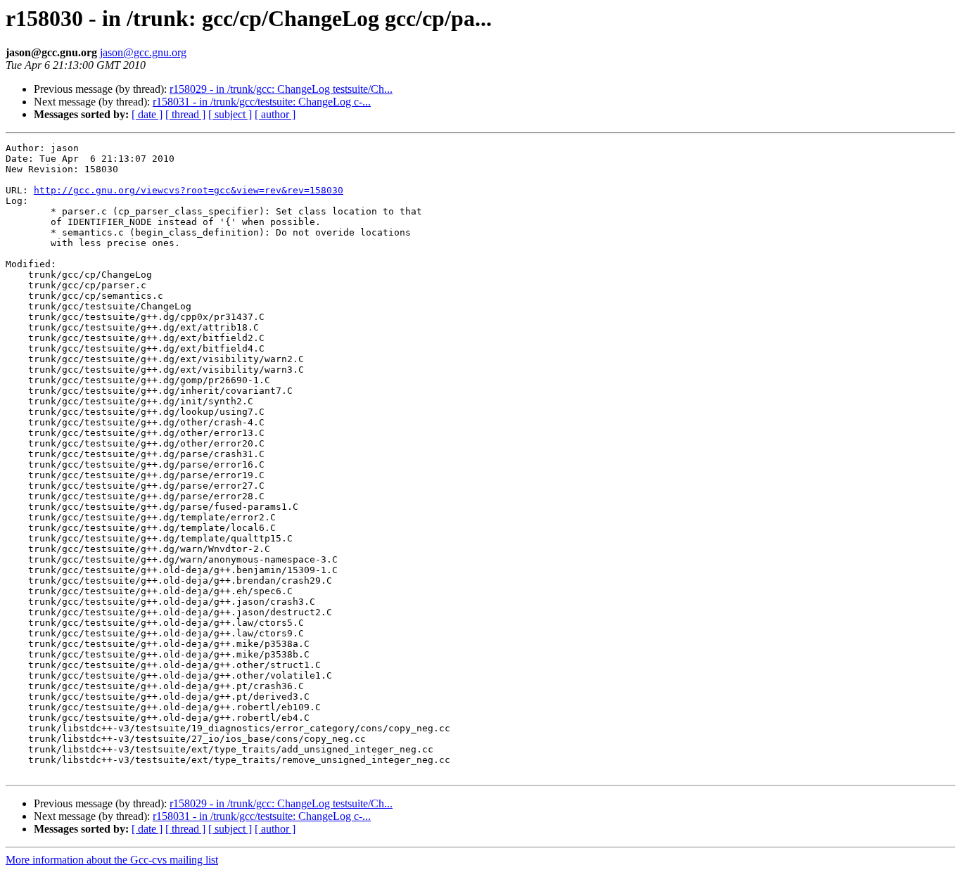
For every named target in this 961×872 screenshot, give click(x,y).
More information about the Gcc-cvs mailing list (112, 860)
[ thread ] (185, 114)
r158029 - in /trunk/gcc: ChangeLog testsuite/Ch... (281, 89)
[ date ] (147, 114)
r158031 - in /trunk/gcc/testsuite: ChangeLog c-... (262, 102)
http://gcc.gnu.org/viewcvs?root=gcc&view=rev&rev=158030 (188, 190)
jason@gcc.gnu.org (143, 52)
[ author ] (275, 114)
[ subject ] (230, 114)
